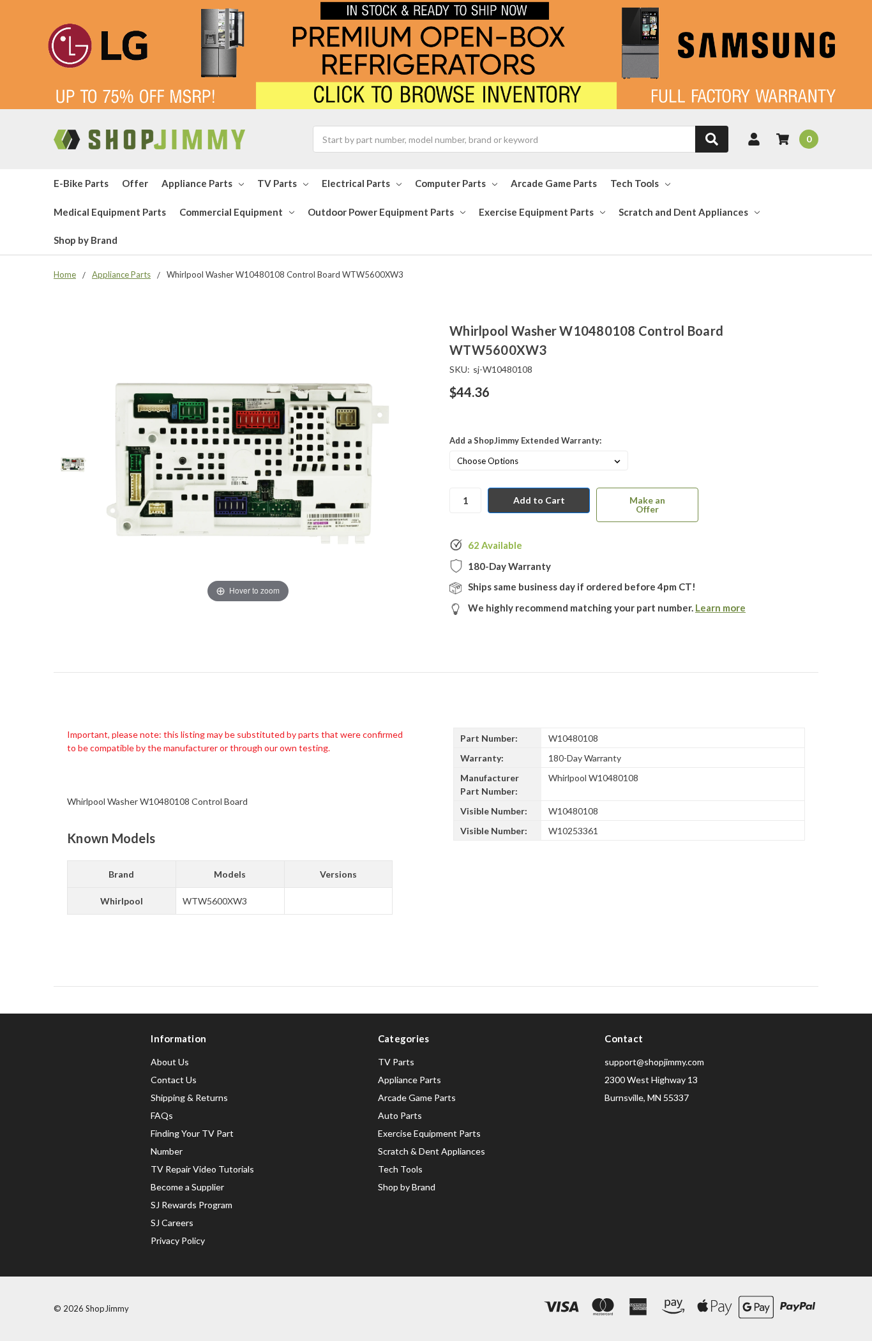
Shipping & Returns (189, 1097)
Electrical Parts (356, 183)
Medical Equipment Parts (110, 212)
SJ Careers (172, 1222)
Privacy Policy (178, 1240)
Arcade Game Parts (554, 183)
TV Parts (277, 183)
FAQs (162, 1115)
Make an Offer (647, 504)
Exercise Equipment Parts (536, 212)
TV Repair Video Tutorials (202, 1169)
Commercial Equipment (231, 212)
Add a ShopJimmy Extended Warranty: (525, 440)
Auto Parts (400, 1115)
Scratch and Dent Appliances (683, 212)
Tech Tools (634, 183)
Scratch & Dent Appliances (431, 1151)
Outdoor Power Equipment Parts (381, 212)
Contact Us (174, 1079)
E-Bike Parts (81, 183)
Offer (135, 183)
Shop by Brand (85, 240)
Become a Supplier (187, 1186)
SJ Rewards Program (191, 1204)
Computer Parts (450, 183)
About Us (170, 1061)
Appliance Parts (197, 183)
